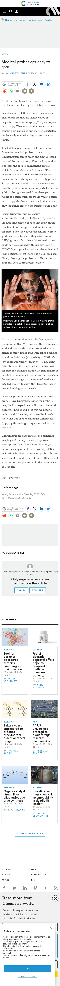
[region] (27, 955)
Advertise (7, 875)
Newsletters (11, 20)
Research (9, 650)
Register (37, 590)
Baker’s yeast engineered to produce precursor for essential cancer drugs (14, 733)
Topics (5, 880)
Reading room (35, 20)
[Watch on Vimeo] (35, 888)
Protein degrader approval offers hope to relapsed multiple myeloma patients (43, 664)
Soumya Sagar (11, 752)
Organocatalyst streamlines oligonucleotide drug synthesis (14, 795)
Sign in (21, 590)
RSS (33, 880)
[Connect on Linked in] (24, 888)
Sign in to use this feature (43, 77)
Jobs (22, 20)
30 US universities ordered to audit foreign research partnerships (41, 733)
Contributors (39, 875)
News (5, 54)
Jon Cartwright (15, 73)
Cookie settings (27, 977)
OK (27, 968)
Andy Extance (38, 686)
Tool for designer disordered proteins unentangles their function (13, 661)
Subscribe (7, 869)
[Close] (51, 928)
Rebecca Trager (40, 752)
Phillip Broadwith (40, 814)
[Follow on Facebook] (4, 888)
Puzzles (48, 20)
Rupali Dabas (16, 810)
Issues (34, 869)
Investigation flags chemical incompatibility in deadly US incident (43, 797)
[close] (58, 77)
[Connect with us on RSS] (55, 888)
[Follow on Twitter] (14, 888)
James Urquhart (10, 680)
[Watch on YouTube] (45, 888)
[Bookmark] (31, 91)
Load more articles (30, 833)
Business (37, 650)
